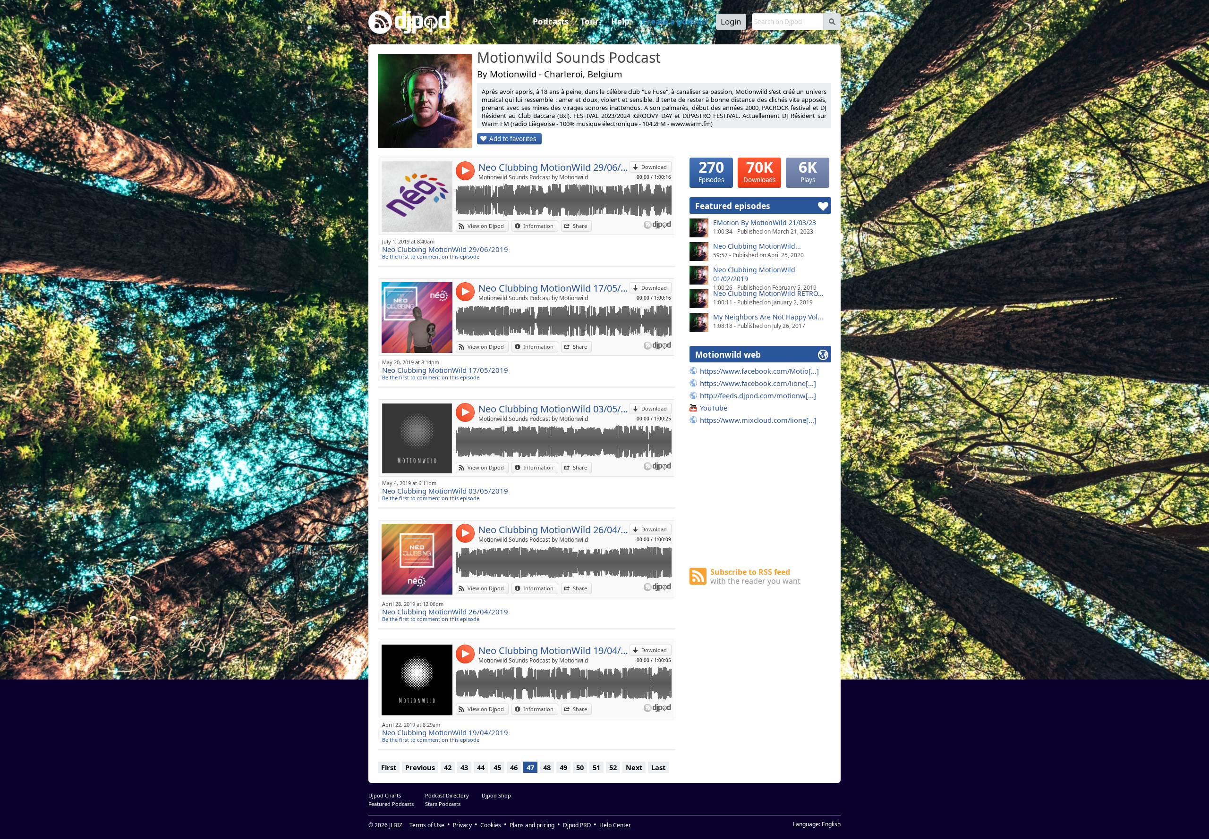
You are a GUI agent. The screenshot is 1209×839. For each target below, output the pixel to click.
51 (596, 767)
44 (481, 767)
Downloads (759, 171)
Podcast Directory (447, 795)
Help (620, 21)
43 (464, 767)
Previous (420, 767)
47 (530, 767)
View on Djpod (486, 225)
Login (731, 21)
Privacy (462, 825)
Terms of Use (426, 825)
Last (658, 767)
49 (563, 767)
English (831, 824)
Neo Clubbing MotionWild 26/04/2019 (554, 530)
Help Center (615, 825)
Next (634, 767)
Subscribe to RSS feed (755, 576)
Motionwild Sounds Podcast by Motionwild (533, 177)
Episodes (711, 171)
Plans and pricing (532, 825)
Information (538, 225)
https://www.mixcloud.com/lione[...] (758, 420)
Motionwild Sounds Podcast (569, 58)
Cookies (490, 825)
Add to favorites (512, 138)
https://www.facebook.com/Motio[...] (759, 371)
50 (580, 767)
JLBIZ (395, 825)
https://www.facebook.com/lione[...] (758, 383)
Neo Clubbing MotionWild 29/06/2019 (554, 167)
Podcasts (550, 21)
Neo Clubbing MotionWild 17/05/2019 (554, 288)
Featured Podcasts (391, 803)
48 (547, 767)
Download (654, 166)
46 (514, 767)
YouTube (713, 407)
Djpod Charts (384, 795)
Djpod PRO (577, 825)
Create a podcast (675, 21)
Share (580, 225)
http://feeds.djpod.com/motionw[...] (758, 395)
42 (447, 767)
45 (497, 767)
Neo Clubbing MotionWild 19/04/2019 (554, 650)
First (388, 767)
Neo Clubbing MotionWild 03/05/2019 (554, 409)
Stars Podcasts (442, 803)
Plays (808, 171)
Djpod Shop (496, 795)
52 (613, 767)
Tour (589, 21)
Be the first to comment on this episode (430, 256)
